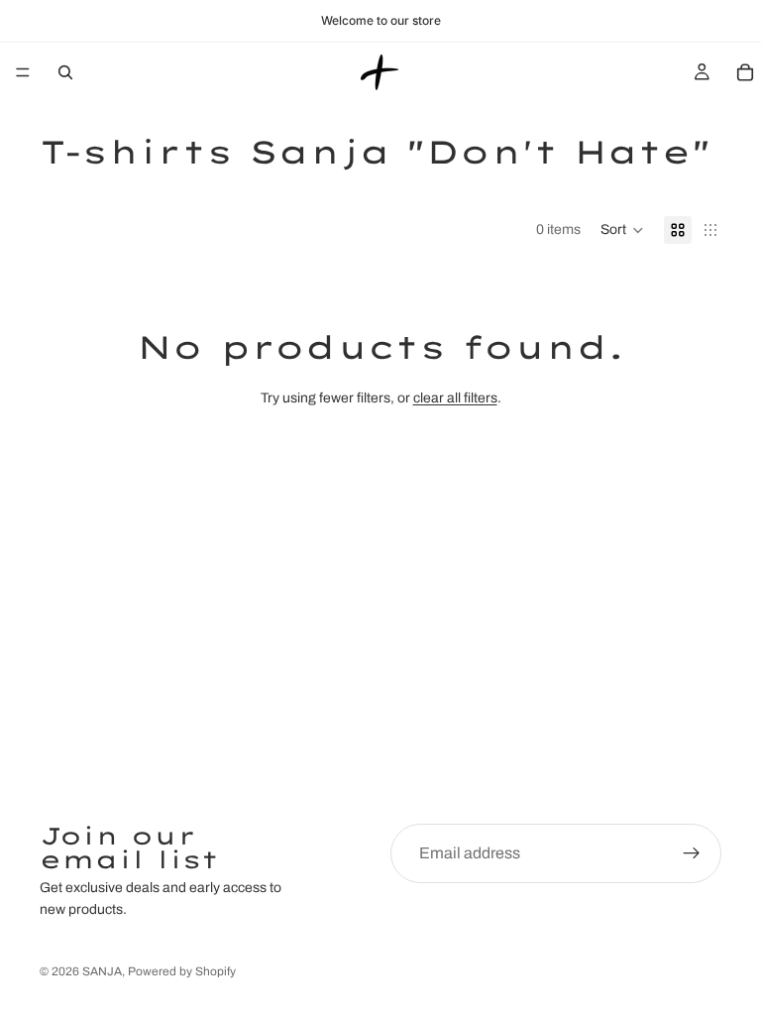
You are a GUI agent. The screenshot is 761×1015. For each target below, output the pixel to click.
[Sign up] (691, 853)
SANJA (102, 971)
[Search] (65, 72)
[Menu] (23, 72)
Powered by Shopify (182, 971)
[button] (622, 230)
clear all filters (455, 398)
